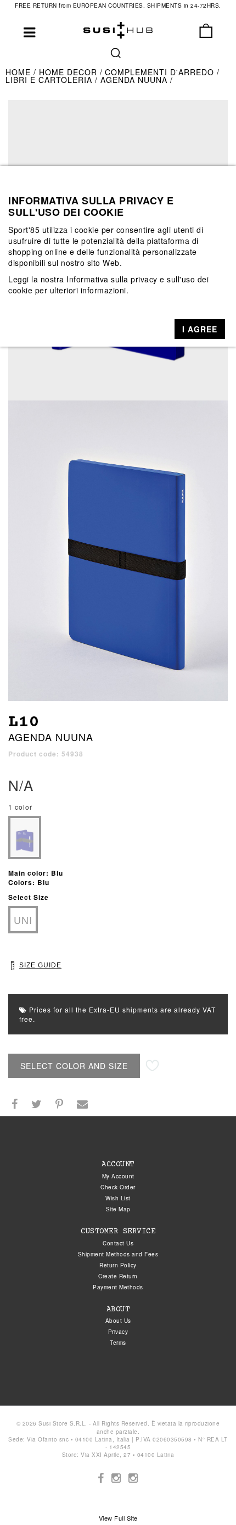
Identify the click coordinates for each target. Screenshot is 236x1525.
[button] (200, 329)
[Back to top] (205, 1494)
